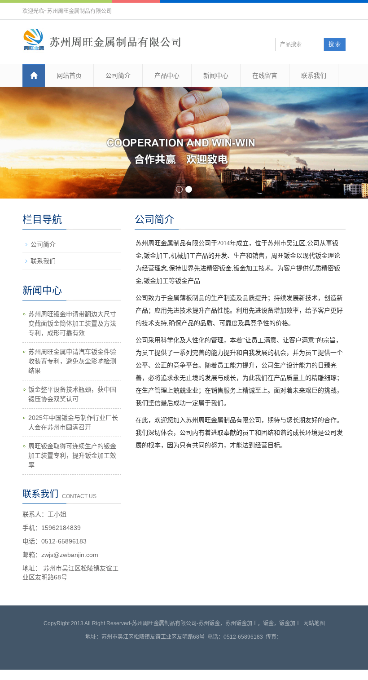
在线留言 (264, 75)
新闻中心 (215, 75)
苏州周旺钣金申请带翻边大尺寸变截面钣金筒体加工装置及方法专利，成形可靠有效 (72, 325)
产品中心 (167, 75)
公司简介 (118, 75)
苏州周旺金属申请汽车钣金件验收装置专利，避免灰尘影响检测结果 (72, 363)
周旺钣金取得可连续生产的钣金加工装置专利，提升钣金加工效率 (72, 457)
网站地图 (314, 625)
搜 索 (335, 44)
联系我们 (313, 75)
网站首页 (69, 75)
